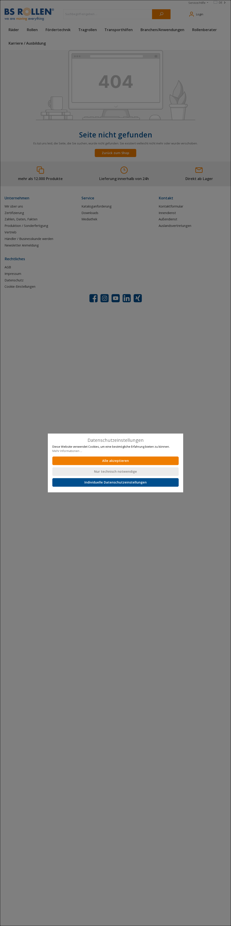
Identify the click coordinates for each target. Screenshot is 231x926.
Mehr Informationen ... (67, 451)
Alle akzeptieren (115, 461)
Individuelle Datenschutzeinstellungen (115, 482)
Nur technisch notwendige (115, 472)
